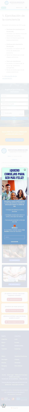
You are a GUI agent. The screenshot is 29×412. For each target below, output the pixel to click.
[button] (24, 169)
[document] (14, 206)
